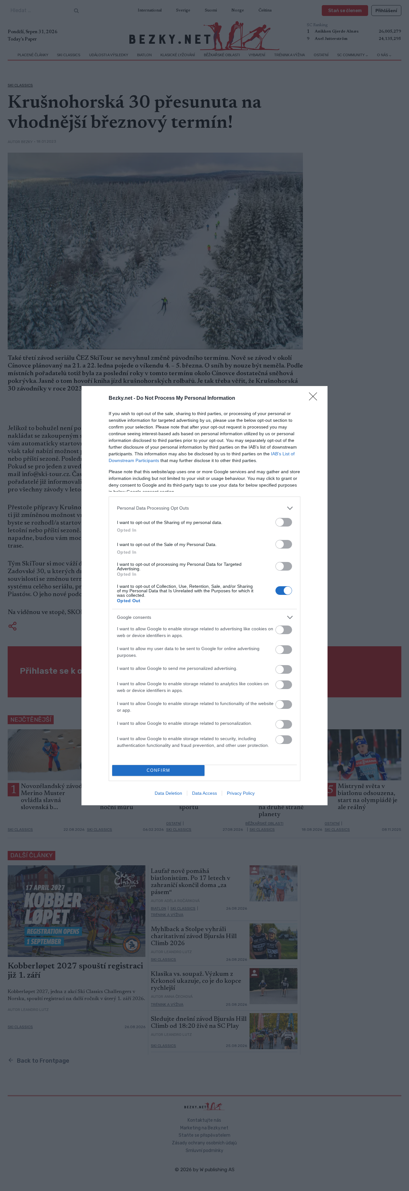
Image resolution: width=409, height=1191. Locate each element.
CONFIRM (158, 770)
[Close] (315, 398)
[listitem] (204, 508)
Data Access (204, 793)
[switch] (283, 522)
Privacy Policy (241, 793)
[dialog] (204, 595)
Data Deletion (168, 793)
